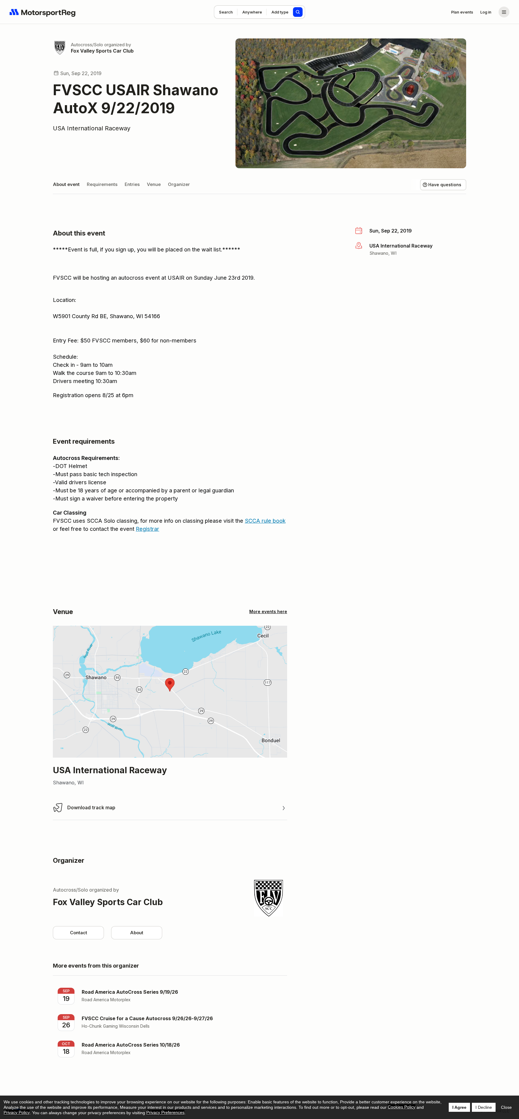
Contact (78, 932)
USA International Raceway (91, 128)
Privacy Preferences (165, 1112)
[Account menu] (504, 12)
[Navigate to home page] (43, 12)
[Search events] (298, 12)
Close (506, 1107)
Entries (132, 184)
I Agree (459, 1107)
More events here (268, 611)
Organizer (179, 184)
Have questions (444, 184)
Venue (154, 184)
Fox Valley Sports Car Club (102, 51)
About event (66, 184)
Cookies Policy (401, 1107)
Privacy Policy (17, 1112)
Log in (485, 12)
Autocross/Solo (87, 44)
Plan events (462, 12)
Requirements (102, 184)
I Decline (483, 1107)
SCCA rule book (265, 521)
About (136, 932)
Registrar (147, 529)
